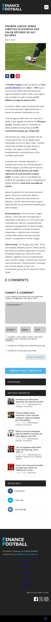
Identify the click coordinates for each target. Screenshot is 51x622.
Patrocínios (31, 473)
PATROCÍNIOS (25, 573)
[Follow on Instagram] (18, 76)
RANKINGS (25, 585)
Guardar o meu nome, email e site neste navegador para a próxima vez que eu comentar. (23, 339)
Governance (27, 406)
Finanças (19, 425)
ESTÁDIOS (25, 579)
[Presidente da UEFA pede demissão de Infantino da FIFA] (11, 401)
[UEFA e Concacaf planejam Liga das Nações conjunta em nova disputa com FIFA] (11, 433)
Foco (32, 457)
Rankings (38, 457)
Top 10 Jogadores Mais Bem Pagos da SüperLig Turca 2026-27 (28, 449)
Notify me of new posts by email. (22, 350)
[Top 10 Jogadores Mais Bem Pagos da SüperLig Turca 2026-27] (11, 449)
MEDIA (26, 567)
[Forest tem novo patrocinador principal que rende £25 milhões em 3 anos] (11, 467)
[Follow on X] (12, 76)
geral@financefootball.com (26, 554)
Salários (18, 459)
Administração (32, 404)
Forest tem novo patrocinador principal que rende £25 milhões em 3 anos (29, 467)
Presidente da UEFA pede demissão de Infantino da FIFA (29, 400)
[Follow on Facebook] (7, 76)
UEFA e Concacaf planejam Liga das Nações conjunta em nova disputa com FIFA (29, 433)
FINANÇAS (25, 561)
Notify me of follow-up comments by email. (26, 345)
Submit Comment (35, 357)
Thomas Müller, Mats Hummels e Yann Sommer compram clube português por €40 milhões (28, 416)
